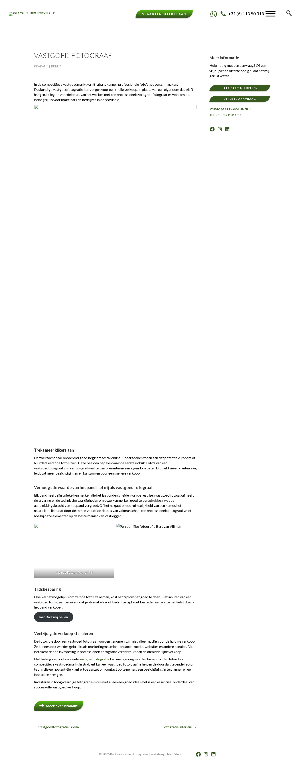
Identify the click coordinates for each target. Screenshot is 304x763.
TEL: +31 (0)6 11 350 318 (225, 115)
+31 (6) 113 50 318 (246, 13)
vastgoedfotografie (94, 659)
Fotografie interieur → (179, 727)
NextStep (174, 754)
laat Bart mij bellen (53, 617)
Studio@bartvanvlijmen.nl (230, 109)
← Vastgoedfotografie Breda (56, 727)
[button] (213, 14)
